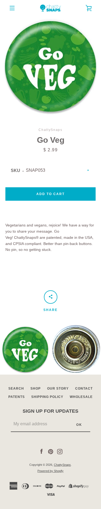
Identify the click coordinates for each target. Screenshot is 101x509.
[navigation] (12, 8)
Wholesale (81, 397)
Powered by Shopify (50, 471)
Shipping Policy (47, 397)
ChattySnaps (62, 464)
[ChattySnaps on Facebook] (41, 451)
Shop (35, 388)
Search (16, 388)
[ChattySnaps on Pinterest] (50, 451)
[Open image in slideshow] (50, 66)
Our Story (58, 388)
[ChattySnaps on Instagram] (59, 451)
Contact (84, 388)
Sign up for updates (50, 411)
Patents (16, 397)
